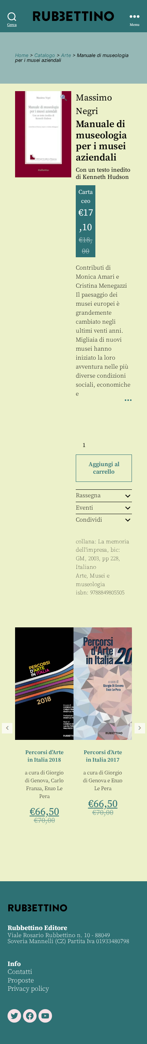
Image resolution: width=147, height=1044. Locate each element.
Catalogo (44, 55)
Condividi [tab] (89, 520)
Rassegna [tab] (88, 495)
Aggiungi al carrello (104, 468)
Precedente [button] (7, 728)
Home (21, 55)
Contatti (20, 972)
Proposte (21, 980)
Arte (66, 55)
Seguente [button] (140, 728)
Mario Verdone (124, 714)
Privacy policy (28, 988)
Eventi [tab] (84, 508)
